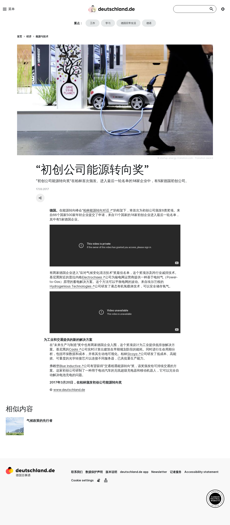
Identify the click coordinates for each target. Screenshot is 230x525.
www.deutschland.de (69, 390)
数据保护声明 (94, 472)
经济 (28, 36)
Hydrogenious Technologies (70, 286)
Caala (73, 349)
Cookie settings (82, 480)
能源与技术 (42, 36)
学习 (108, 23)
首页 (19, 36)
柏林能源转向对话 (96, 210)
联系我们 (77, 472)
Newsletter (159, 472)
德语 (148, 23)
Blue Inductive (69, 366)
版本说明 (111, 472)
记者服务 (175, 472)
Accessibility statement (201, 472)
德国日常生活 (128, 23)
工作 (92, 23)
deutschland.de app (134, 472)
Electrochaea (92, 277)
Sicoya (132, 354)
